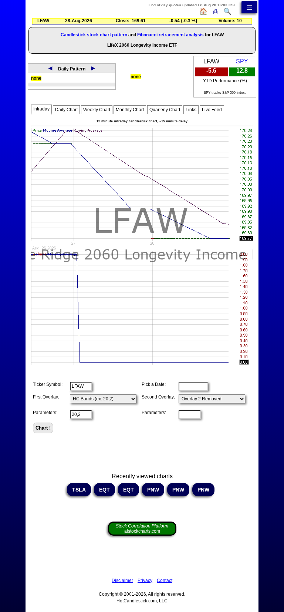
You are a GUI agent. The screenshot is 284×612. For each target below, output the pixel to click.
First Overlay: (46, 397)
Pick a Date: (154, 384)
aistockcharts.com (142, 528)
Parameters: (45, 412)
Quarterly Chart (164, 109)
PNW (153, 490)
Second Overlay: (158, 397)
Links (191, 109)
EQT (104, 490)
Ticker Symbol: (47, 384)
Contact (164, 580)
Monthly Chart (130, 109)
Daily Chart (66, 109)
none (36, 78)
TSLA (79, 490)
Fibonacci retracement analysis (170, 34)
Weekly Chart (96, 109)
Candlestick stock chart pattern (94, 34)
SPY (242, 61)
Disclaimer (122, 580)
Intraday (41, 109)
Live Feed (212, 109)
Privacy (145, 580)
